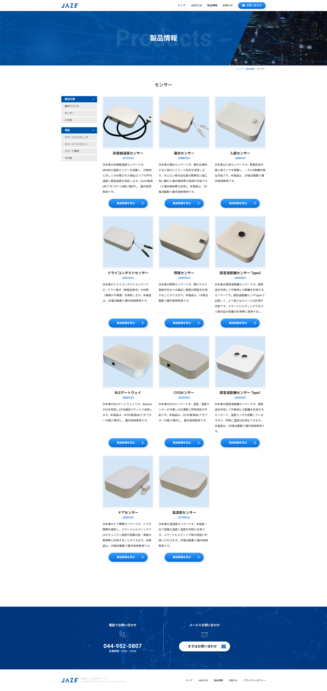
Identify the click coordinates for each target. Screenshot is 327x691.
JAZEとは (196, 5)
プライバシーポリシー (255, 680)
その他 (68, 120)
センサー (69, 113)
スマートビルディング (76, 137)
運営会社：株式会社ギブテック (94, 679)
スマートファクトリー (77, 144)
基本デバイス (72, 106)
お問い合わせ (254, 5)
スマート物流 (72, 151)
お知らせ (228, 5)
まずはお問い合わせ (202, 646)
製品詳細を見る (126, 203)
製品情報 (212, 5)
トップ (181, 5)
